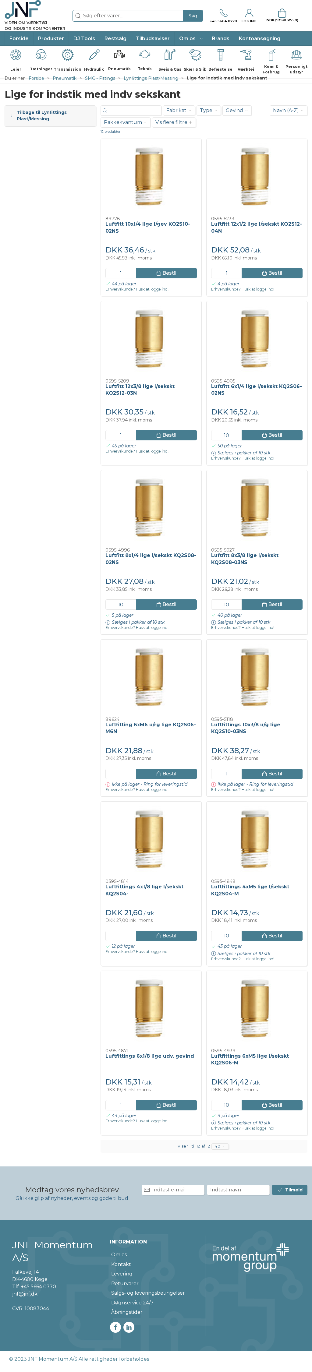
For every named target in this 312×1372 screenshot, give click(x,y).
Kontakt (121, 1264)
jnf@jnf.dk (24, 1294)
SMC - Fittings (100, 78)
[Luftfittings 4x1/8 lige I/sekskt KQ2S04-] (151, 840)
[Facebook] (115, 1327)
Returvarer (125, 1283)
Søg (193, 16)
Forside (36, 78)
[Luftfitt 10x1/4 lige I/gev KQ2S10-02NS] (151, 177)
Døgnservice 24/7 (132, 1303)
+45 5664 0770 (38, 1286)
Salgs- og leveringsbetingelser (148, 1293)
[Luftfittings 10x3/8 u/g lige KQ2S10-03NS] (257, 678)
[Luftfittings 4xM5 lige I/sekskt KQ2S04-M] (257, 840)
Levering (122, 1274)
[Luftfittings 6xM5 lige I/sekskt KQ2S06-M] (257, 1009)
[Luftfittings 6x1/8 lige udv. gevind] (151, 1009)
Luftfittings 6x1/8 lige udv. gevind (149, 1056)
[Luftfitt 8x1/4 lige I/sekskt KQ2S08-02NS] (151, 509)
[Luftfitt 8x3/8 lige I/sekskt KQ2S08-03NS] (257, 509)
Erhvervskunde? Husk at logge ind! (136, 289)
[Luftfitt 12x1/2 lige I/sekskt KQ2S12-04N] (257, 177)
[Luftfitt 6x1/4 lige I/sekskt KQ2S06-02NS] (257, 340)
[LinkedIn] (128, 1327)
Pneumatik (64, 78)
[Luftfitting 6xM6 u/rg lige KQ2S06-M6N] (151, 678)
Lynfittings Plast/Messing (151, 78)
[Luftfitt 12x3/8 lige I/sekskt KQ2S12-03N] (151, 340)
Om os (119, 1254)
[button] (191, 38)
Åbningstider (127, 1312)
